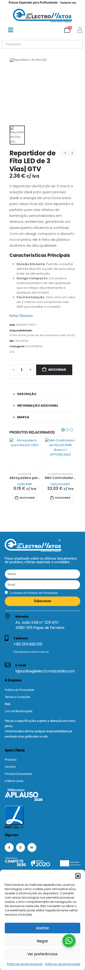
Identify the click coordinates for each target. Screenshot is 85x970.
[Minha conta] (79, 30)
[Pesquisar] (56, 44)
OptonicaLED (60, 484)
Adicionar (57, 369)
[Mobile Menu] (10, 30)
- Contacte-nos (42, 2)
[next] (72, 153)
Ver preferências (42, 954)
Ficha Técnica (21, 315)
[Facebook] (9, 847)
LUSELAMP (24, 484)
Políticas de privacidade (24, 964)
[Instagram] (20, 847)
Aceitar (42, 928)
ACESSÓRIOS (34, 346)
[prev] (65, 153)
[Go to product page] (25, 453)
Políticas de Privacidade (42, 593)
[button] (78, 875)
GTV (12, 352)
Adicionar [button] (27, 498)
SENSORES (67, 473)
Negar (42, 941)
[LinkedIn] (31, 847)
